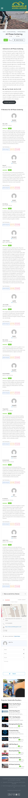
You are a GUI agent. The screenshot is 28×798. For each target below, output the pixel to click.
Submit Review (19, 40)
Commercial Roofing (11, 31)
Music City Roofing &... (15, 704)
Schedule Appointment (9, 102)
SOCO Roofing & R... (14, 711)
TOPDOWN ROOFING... (15, 757)
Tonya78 (14, 405)
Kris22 (14, 200)
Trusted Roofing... (14, 730)
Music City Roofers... (14, 737)
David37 (14, 370)
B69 (14, 495)
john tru (11, 642)
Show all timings (14, 601)
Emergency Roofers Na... (16, 724)
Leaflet (23, 616)
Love (17, 149)
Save (11, 36)
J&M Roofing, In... (14, 744)
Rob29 (14, 336)
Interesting (6, 149)
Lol (13, 149)
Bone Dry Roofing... (14, 750)
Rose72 (14, 161)
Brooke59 (14, 456)
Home (4, 31)
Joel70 (14, 301)
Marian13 (14, 237)
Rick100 (14, 120)
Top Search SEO (17, 790)
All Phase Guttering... (15, 764)
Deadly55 (14, 536)
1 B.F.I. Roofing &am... (15, 717)
